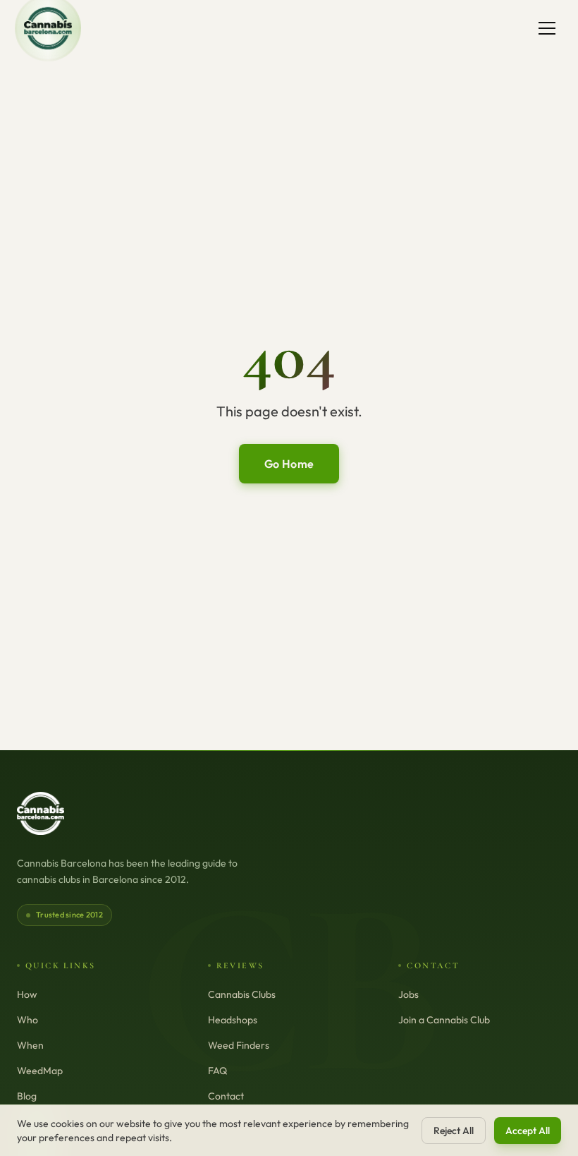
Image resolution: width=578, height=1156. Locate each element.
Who (27, 1019)
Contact (226, 1096)
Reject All (454, 1130)
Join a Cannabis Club (444, 1019)
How (27, 994)
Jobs (408, 994)
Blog (27, 1096)
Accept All (527, 1130)
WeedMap (40, 1070)
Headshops (232, 1019)
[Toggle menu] (547, 28)
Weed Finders (238, 1045)
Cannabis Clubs (242, 994)
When (30, 1045)
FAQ (217, 1070)
